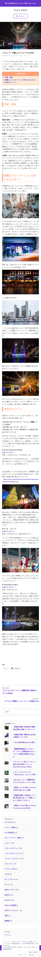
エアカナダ (9, 822)
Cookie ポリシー (7, 949)
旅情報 (7, 921)
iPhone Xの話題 (10, 905)
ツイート (8, 935)
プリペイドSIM (10, 869)
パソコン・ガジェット (12, 858)
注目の (7, 82)
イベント (13, 82)
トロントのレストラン (12, 853)
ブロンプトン (9, 864)
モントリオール (10, 879)
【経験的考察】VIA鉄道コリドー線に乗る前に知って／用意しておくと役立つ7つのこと (24, 797)
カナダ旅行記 (9, 833)
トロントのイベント (24, 56)
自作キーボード (10, 890)
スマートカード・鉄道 (12, 838)
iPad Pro (8, 900)
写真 (6, 916)
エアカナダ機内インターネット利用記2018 (21, 700)
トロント (8, 843)
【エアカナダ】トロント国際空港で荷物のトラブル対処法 (20, 690)
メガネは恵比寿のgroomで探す (24, 742)
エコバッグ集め (10, 827)
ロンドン (8, 884)
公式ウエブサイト (8, 452)
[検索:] (20, 712)
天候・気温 (9, 77)
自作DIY (7, 895)
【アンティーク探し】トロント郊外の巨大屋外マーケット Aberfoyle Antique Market (24, 764)
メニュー (21, 16)
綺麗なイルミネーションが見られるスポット (21, 80)
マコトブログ (20, 10)
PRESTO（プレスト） (12, 910)
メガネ (7, 874)
